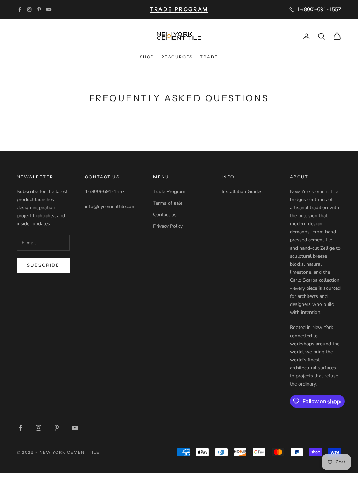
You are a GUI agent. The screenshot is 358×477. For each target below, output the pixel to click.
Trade (209, 56)
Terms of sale (167, 203)
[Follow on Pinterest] (39, 9)
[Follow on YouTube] (49, 9)
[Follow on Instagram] (29, 9)
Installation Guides (242, 191)
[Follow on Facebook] (19, 9)
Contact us (165, 214)
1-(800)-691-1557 (105, 191)
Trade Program (169, 191)
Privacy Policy (168, 226)
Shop (147, 56)
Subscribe (43, 265)
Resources (177, 56)
